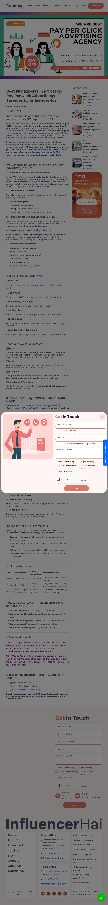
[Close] (102, 417)
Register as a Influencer (105, 452)
